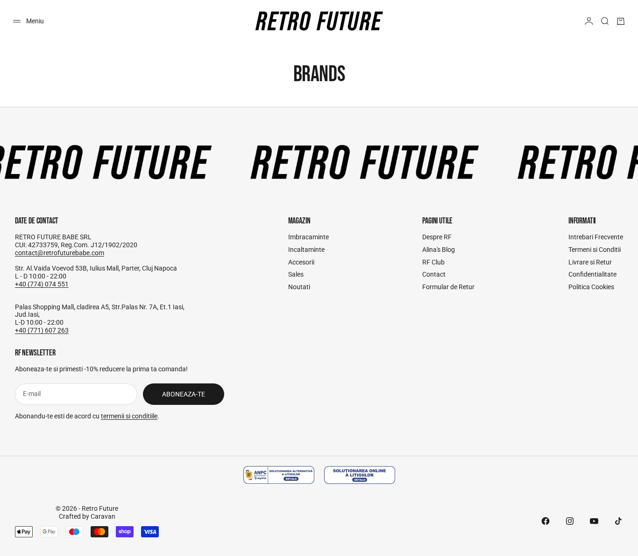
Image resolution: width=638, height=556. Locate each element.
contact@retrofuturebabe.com (59, 253)
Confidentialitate (592, 274)
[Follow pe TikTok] (618, 521)
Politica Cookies (591, 287)
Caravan (103, 516)
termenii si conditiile (129, 416)
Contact (434, 274)
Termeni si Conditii (594, 249)
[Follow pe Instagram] (569, 521)
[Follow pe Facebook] (545, 521)
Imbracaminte (308, 237)
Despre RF (437, 237)
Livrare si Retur (590, 262)
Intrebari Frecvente (595, 237)
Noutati (299, 287)
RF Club (433, 262)
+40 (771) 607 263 (42, 330)
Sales (296, 274)
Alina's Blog (438, 249)
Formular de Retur (448, 287)
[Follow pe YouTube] (594, 521)
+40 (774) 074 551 (42, 284)
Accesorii (301, 262)
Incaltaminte (306, 249)
